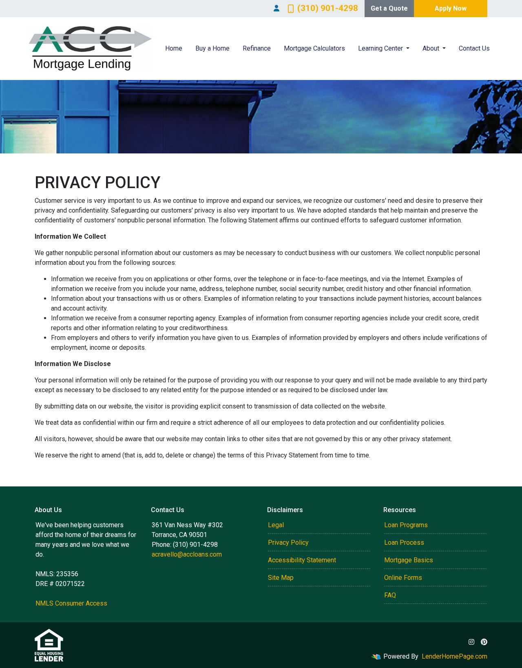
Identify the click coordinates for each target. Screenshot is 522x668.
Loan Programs (406, 525)
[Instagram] (471, 642)
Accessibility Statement (302, 560)
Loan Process (404, 542)
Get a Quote (389, 8)
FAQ (390, 595)
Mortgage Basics (408, 560)
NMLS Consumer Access (71, 603)
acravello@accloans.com (187, 554)
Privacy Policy (288, 542)
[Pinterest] (484, 642)
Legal (276, 525)
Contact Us (474, 48)
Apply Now (451, 8)
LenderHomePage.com (454, 656)
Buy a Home (212, 48)
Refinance (257, 48)
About (431, 48)
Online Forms (403, 577)
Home (173, 48)
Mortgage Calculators (314, 48)
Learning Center (381, 48)
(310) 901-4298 (327, 8)
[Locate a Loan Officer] (276, 8)
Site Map (281, 577)
